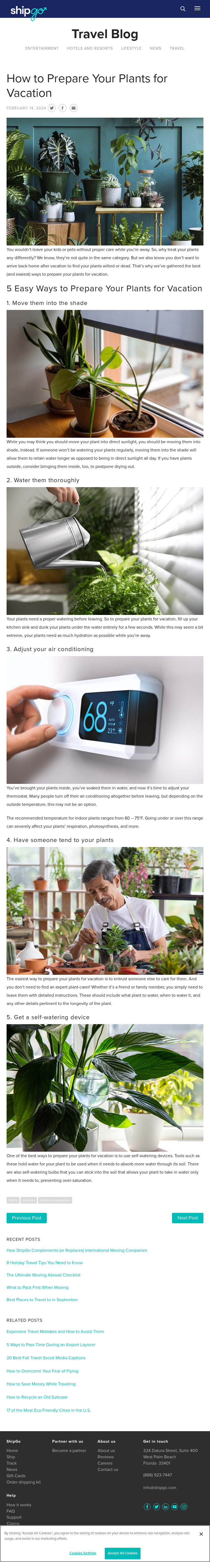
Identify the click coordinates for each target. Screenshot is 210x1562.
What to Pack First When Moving (37, 1287)
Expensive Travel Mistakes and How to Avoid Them (55, 1331)
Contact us (108, 1469)
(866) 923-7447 (157, 1475)
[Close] (201, 1534)
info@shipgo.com (159, 1487)
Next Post (187, 1218)
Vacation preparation (55, 1200)
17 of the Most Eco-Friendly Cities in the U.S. (49, 1410)
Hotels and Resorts (90, 48)
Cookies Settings (82, 1553)
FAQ (11, 1511)
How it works (19, 1505)
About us (106, 1450)
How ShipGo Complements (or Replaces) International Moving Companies (77, 1250)
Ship (11, 1457)
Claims (13, 1523)
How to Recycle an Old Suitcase (37, 1397)
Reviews (106, 1457)
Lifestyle (131, 48)
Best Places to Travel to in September (42, 1300)
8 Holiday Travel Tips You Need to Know (45, 1263)
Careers (105, 1463)
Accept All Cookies (123, 1553)
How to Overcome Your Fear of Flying (42, 1371)
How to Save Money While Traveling (41, 1384)
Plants (13, 1200)
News (155, 48)
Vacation (28, 1200)
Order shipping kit (24, 1482)
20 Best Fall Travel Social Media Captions (46, 1358)
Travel (177, 48)
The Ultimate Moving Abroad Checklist (43, 1275)
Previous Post (26, 1218)
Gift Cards (16, 1476)
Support (14, 1517)
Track (12, 1463)
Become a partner (69, 1450)
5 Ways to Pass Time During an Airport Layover (51, 1345)
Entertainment (42, 48)
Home (12, 1450)
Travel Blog (105, 34)
